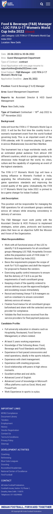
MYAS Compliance (9, 413)
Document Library (9, 416)
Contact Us (6, 433)
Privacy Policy (7, 440)
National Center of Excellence (14, 471)
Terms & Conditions (10, 437)
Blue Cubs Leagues (9, 461)
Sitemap (5, 444)
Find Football (6, 475)
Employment (7, 423)
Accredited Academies (11, 468)
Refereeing (6, 458)
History (4, 427)
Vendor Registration (10, 430)
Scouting (5, 464)
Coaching (5, 454)
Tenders (4, 420)
